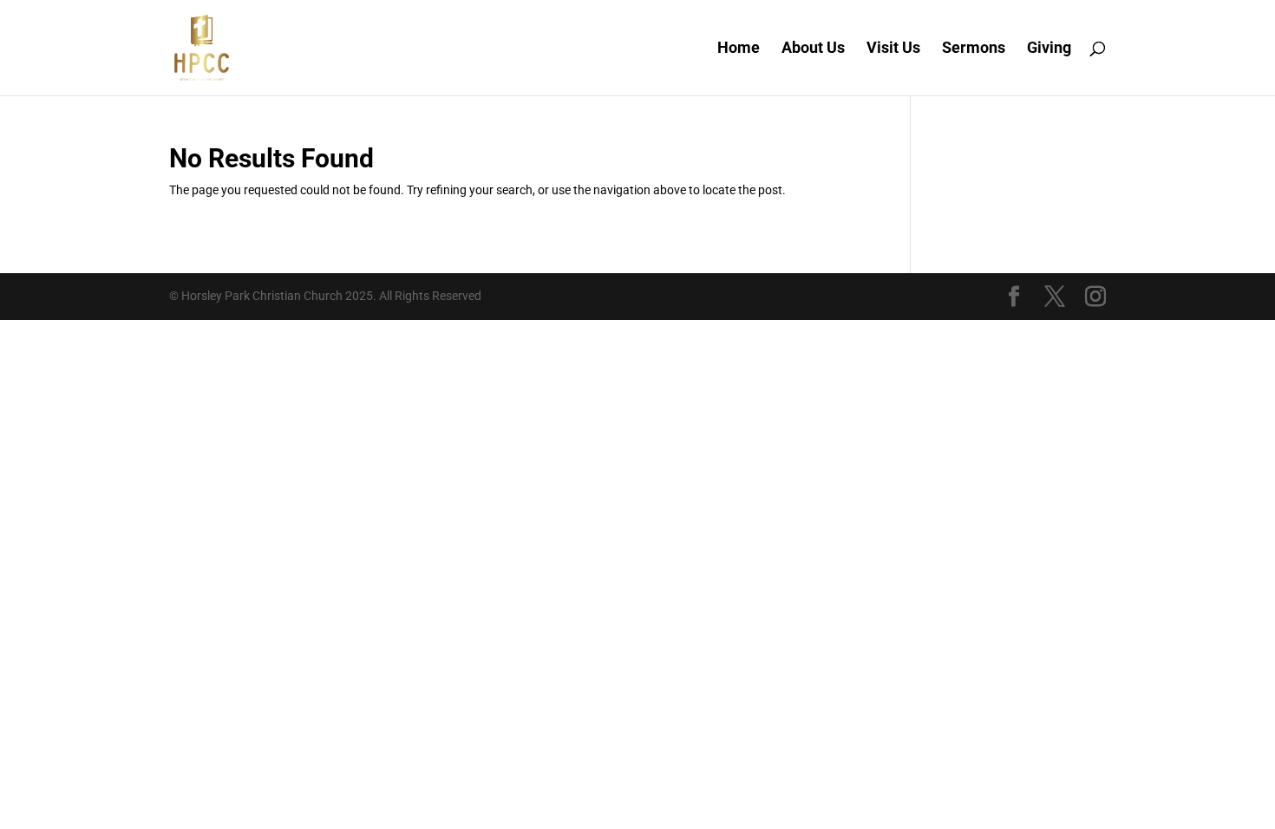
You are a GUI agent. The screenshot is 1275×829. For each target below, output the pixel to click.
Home (738, 49)
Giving (1049, 49)
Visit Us (893, 49)
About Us (813, 49)
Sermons (973, 49)
